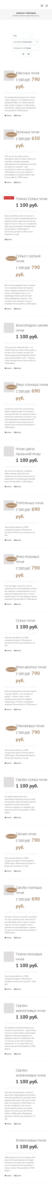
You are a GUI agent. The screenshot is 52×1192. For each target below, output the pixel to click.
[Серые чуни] (9, 623)
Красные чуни (27, 73)
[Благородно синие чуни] (9, 328)
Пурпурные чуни (30, 503)
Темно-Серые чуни (31, 199)
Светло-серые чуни (31, 780)
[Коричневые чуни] (9, 1143)
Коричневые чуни (31, 1140)
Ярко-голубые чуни (32, 385)
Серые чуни (25, 621)
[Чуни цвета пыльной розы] (9, 451)
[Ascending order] (37, 41)
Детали (18, 115)
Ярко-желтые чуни (31, 667)
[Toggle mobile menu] (47, 5)
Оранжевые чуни (30, 726)
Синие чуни (26, 834)
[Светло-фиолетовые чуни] (9, 1008)
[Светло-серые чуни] (9, 782)
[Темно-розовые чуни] (9, 957)
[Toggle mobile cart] (42, 5)
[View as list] (28, 54)
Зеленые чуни (27, 132)
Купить (9, 115)
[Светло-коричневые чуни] (9, 1073)
